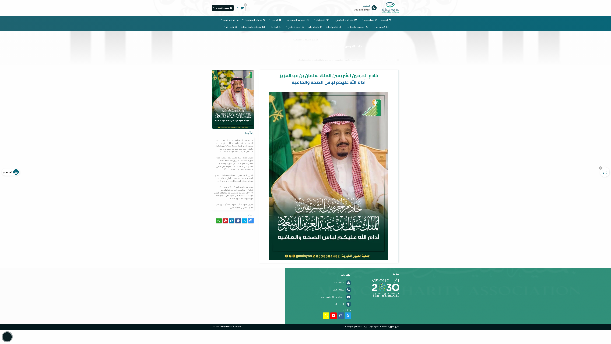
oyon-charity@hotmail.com (332, 297)
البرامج (275, 20)
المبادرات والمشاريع (356, 27)
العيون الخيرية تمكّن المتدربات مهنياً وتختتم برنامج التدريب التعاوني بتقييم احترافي (235, 206)
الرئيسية (384, 20)
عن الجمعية (369, 20)
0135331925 (338, 282)
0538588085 (338, 290)
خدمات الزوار (379, 27)
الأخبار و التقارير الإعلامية (374, 60)
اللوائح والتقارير (229, 20)
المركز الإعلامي (294, 27)
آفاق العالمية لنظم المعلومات (222, 326)
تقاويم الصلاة (332, 27)
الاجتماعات (320, 20)
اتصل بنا (274, 27)
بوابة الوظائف (313, 27)
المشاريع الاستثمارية (296, 20)
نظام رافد (230, 27)
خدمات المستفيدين (253, 20)
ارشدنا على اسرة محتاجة (251, 27)
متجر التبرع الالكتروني (344, 20)
